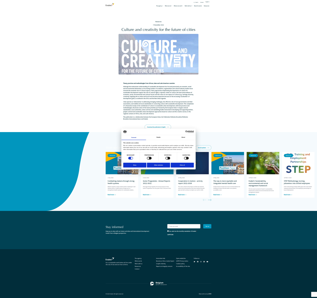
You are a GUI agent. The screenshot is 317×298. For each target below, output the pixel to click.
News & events (198, 6)
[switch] (149, 158)
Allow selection (158, 165)
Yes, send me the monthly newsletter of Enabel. (183, 231)
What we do (168, 6)
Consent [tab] (133, 137)
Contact (202, 2)
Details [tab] (159, 137)
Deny (134, 165)
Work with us (188, 6)
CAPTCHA (170, 234)
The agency (159, 6)
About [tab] (183, 137)
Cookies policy (180, 263)
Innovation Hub (160, 258)
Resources (206, 6)
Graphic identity (161, 263)
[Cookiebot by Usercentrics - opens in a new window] (186, 132)
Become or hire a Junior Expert (165, 261)
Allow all (182, 165)
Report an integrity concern (164, 266)
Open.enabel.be (181, 258)
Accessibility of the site (183, 266)
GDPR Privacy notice (182, 261)
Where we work (178, 6)
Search (196, 2)
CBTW (209, 294)
